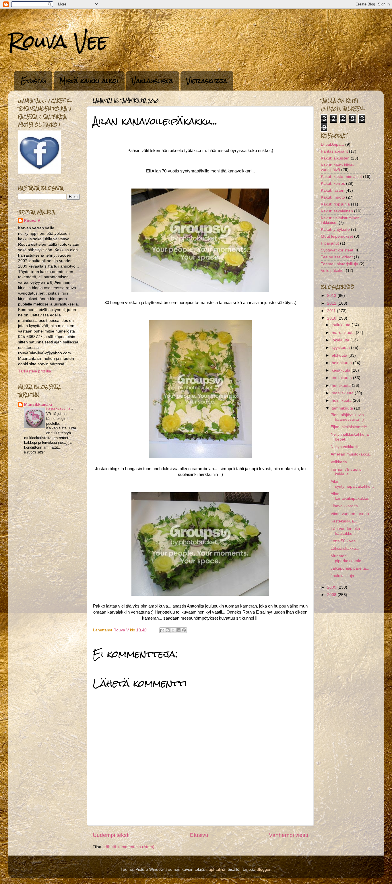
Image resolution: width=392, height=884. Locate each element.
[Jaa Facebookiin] (178, 630)
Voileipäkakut (333, 270)
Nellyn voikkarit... (346, 447)
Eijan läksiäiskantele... (350, 427)
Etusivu (33, 80)
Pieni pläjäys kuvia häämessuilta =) (347, 417)
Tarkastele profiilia (34, 371)
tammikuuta (343, 408)
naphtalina (215, 869)
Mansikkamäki (38, 404)
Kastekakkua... (344, 521)
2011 (332, 311)
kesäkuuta (342, 370)
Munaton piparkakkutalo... (348, 558)
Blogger (263, 869)
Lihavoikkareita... (346, 506)
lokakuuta (341, 340)
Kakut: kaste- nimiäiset (341, 176)
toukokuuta (342, 378)
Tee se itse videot (337, 257)
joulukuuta (342, 325)
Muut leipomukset (337, 236)
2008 (332, 595)
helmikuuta (342, 400)
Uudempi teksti (111, 835)
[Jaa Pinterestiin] (184, 630)
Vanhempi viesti (288, 835)
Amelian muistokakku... (351, 454)
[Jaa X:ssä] (173, 630)
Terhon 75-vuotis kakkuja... (346, 471)
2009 (332, 587)
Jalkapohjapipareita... (350, 568)
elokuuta (340, 355)
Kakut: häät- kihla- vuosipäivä (337, 167)
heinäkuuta (342, 363)
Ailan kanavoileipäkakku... (351, 496)
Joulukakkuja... (344, 576)
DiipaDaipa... (332, 144)
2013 (332, 295)
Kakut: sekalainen (337, 211)
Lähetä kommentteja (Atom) (129, 847)
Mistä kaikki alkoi (89, 80)
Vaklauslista (152, 80)
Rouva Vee (58, 41)
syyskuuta (341, 347)
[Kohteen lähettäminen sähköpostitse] (162, 630)
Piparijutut (330, 243)
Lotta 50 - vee (343, 541)
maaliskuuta (343, 393)
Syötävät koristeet (337, 250)
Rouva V (32, 220)
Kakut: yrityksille (335, 229)
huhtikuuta (342, 385)
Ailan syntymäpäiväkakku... (352, 483)
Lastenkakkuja (58, 409)
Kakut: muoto (333, 197)
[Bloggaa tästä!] (167, 630)
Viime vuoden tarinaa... (351, 514)
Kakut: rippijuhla (335, 204)
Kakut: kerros (333, 183)
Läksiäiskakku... (345, 548)
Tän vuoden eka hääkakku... (345, 530)
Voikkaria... (340, 462)
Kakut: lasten (332, 190)
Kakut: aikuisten (335, 158)
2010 (332, 318)
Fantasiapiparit (334, 151)
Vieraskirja (206, 80)
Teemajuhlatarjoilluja (339, 264)
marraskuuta (344, 332)
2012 (332, 303)
